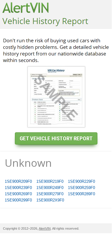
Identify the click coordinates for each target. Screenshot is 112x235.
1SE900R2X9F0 (50, 200)
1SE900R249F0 (49, 187)
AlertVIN (45, 228)
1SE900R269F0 (18, 194)
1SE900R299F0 (18, 200)
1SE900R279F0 (49, 194)
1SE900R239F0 (18, 187)
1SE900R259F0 (81, 187)
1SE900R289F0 (81, 194)
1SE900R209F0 (18, 181)
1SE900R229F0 (81, 181)
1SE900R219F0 (49, 181)
